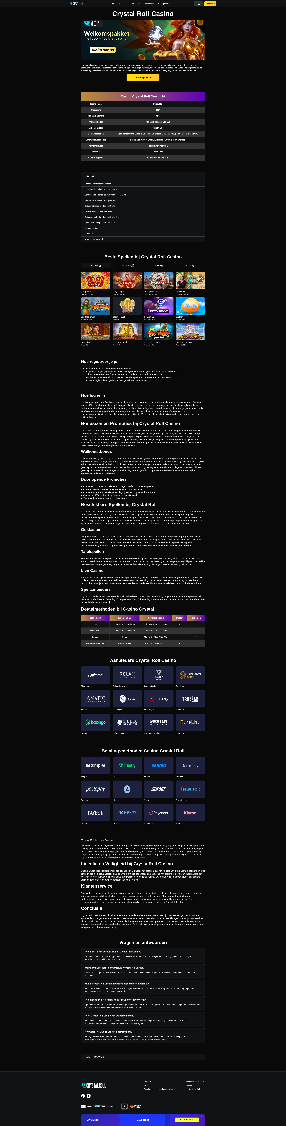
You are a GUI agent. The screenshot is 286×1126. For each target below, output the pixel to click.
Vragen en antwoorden (95, 239)
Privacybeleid (163, 4)
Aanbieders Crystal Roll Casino (99, 211)
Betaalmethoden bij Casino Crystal (100, 206)
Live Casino (126, 266)
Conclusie (89, 234)
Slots (188, 266)
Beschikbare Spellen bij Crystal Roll (100, 200)
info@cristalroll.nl (193, 1089)
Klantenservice (91, 228)
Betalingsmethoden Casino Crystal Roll (102, 217)
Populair (94, 266)
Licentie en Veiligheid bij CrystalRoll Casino (104, 222)
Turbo (156, 266)
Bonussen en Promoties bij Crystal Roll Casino (105, 195)
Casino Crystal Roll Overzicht (98, 184)
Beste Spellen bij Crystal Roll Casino (101, 189)
